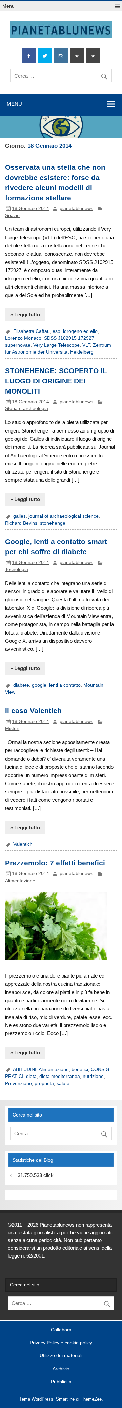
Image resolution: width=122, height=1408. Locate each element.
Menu (8, 6)
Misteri (12, 728)
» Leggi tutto (25, 314)
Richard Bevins (21, 523)
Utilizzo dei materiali (61, 1355)
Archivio (61, 1369)
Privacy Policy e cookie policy (61, 1343)
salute (64, 1083)
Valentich (23, 844)
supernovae (17, 345)
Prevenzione (18, 1083)
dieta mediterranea (59, 1076)
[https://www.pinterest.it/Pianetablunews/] (77, 55)
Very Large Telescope (56, 345)
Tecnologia (16, 569)
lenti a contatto (65, 685)
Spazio (12, 215)
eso (56, 331)
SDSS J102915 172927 (69, 338)
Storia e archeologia (26, 408)
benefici (80, 1069)
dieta (31, 1076)
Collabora (61, 1330)
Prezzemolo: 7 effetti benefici (55, 863)
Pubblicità (61, 1382)
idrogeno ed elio (80, 331)
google (39, 685)
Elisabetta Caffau (31, 331)
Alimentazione (20, 880)
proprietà (44, 1083)
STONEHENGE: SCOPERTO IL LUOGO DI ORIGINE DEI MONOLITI (56, 381)
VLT (86, 345)
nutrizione (93, 1076)
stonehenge (52, 523)
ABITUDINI (24, 1069)
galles (19, 516)
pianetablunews (76, 208)
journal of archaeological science (63, 516)
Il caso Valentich (33, 711)
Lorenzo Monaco (23, 338)
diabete (21, 685)
